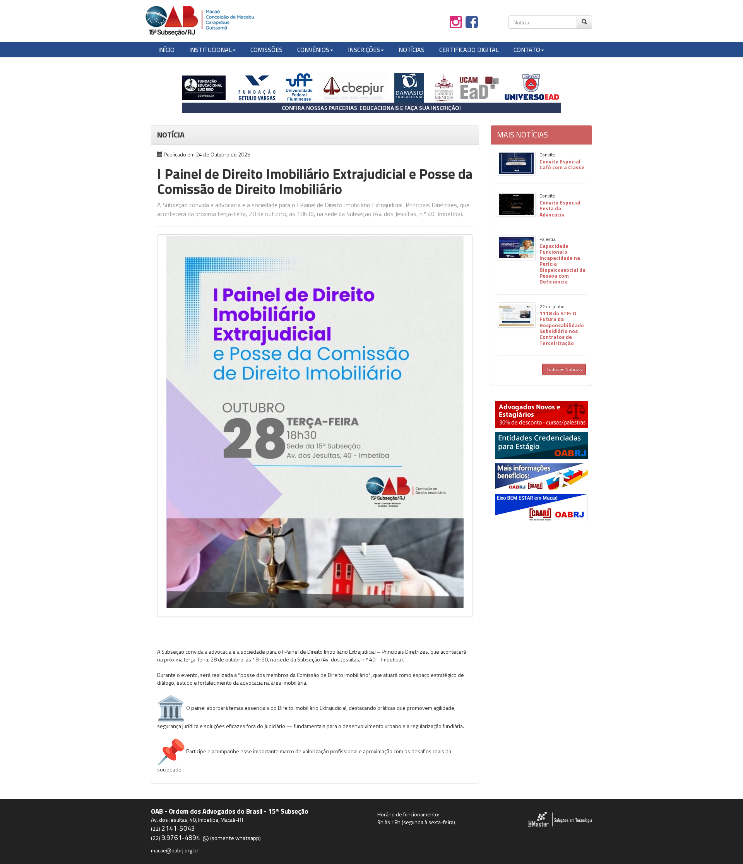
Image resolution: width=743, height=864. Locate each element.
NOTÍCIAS (412, 49)
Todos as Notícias (564, 369)
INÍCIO (166, 49)
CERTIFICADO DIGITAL (469, 49)
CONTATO (527, 49)
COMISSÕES (266, 49)
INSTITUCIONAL (210, 49)
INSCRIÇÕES (364, 49)
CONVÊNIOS (313, 49)
